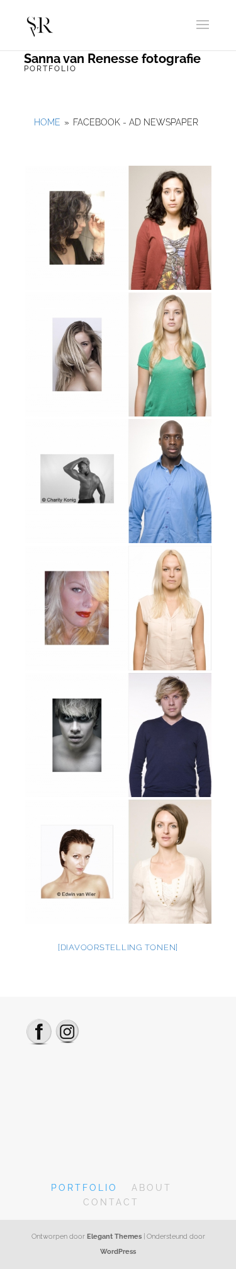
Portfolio (84, 1188)
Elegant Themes (114, 1236)
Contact (111, 1202)
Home (47, 122)
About (152, 1188)
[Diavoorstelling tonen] (118, 947)
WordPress (118, 1252)
